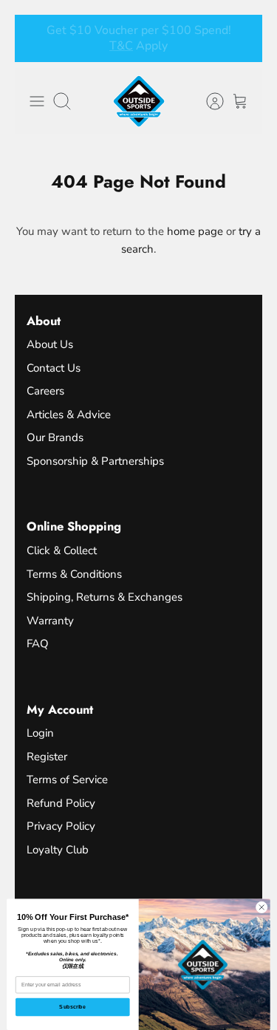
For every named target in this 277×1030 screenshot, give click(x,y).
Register (47, 756)
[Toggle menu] (37, 101)
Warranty (50, 620)
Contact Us (54, 368)
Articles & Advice (69, 414)
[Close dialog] (261, 907)
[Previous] (35, 38)
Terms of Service (67, 779)
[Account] (207, 101)
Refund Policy (61, 803)
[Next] (242, 38)
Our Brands (55, 437)
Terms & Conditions (74, 574)
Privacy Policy (61, 826)
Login (40, 733)
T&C (139, 52)
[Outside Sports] (139, 101)
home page (195, 231)
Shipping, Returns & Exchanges (104, 597)
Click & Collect (62, 550)
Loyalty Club (58, 849)
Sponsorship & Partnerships (95, 461)
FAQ (38, 643)
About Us (50, 344)
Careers (45, 390)
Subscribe (72, 1007)
